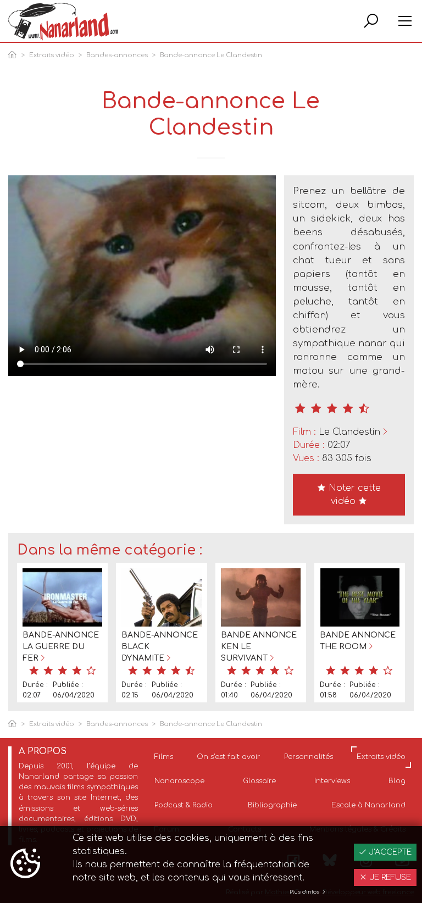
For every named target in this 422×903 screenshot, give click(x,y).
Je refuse (389, 877)
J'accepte (389, 852)
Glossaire (259, 781)
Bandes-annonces (117, 55)
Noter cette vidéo (353, 494)
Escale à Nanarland (368, 805)
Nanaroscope (179, 781)
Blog (397, 781)
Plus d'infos (305, 892)
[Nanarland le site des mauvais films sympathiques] (63, 22)
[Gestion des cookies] (25, 864)
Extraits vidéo (51, 55)
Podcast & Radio (183, 805)
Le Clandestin (349, 432)
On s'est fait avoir (228, 757)
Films (163, 757)
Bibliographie (272, 805)
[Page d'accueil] (14, 55)
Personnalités (308, 757)
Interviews (332, 781)
